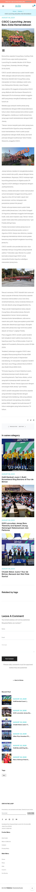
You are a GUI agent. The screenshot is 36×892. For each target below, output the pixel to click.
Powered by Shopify (18, 888)
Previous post (13, 426)
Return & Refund (6, 841)
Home (14, 11)
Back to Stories (19, 680)
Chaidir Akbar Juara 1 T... (21, 724)
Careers (4, 845)
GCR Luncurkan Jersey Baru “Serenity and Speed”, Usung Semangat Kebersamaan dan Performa (15, 526)
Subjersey (9, 888)
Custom (4, 869)
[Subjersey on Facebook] (2, 819)
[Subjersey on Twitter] (6, 819)
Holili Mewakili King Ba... (20, 748)
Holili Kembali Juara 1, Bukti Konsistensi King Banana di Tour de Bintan (17, 479)
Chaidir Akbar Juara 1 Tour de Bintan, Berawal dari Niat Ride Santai (15, 574)
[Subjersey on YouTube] (16, 819)
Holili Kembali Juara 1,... (20, 701)
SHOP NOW (28, 1)
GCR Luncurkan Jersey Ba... (22, 713)
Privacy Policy (5, 848)
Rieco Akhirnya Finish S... (21, 759)
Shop (3, 862)
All (4, 775)
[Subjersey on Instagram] (13, 819)
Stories (20, 11)
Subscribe (30, 813)
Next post (21, 426)
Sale (3, 866)
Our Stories (5, 873)
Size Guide (5, 838)
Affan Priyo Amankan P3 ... (21, 736)
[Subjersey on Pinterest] (9, 819)
